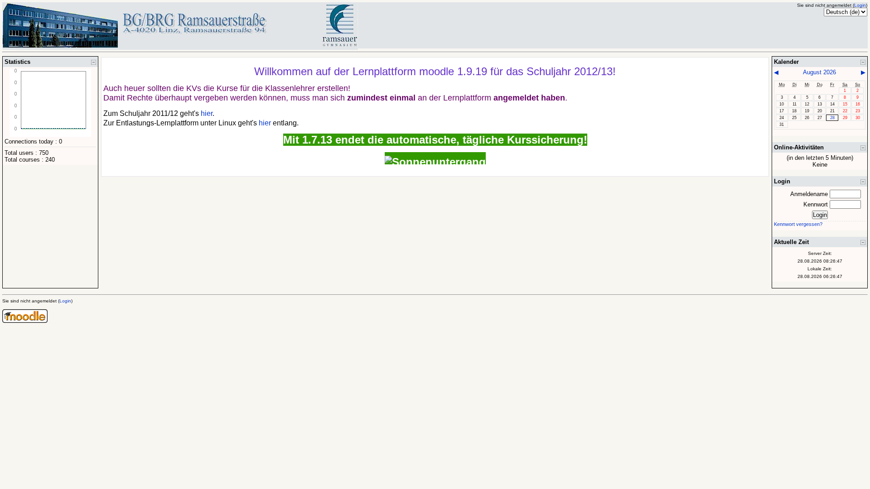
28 (832, 117)
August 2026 (819, 72)
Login (860, 5)
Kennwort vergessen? (798, 224)
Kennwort (815, 204)
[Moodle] (25, 320)
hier (207, 113)
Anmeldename (809, 194)
